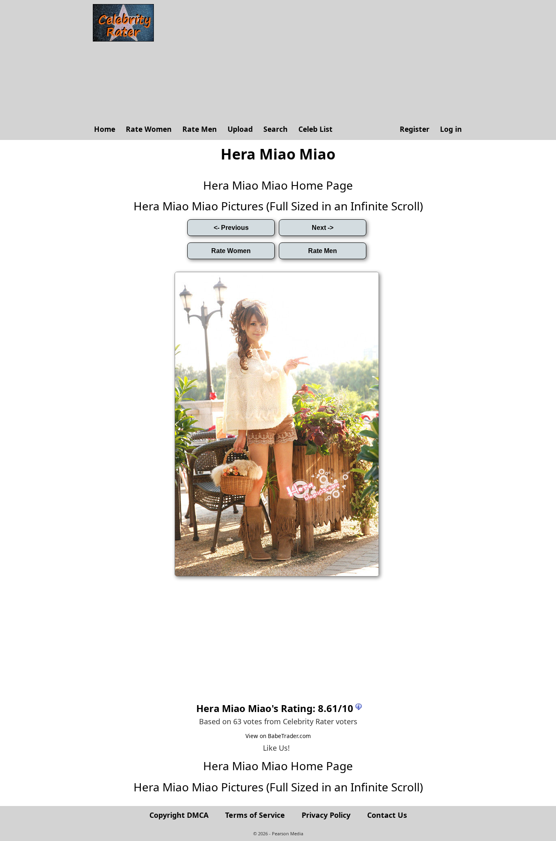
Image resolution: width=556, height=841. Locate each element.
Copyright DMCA (178, 815)
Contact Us (387, 815)
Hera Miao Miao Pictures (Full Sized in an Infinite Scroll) (278, 206)
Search (275, 129)
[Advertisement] (312, 61)
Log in (451, 129)
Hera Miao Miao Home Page (278, 185)
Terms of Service (255, 815)
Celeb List (315, 129)
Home (104, 129)
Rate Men (199, 129)
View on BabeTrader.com (278, 736)
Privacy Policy (326, 815)
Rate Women (149, 129)
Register (414, 129)
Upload (240, 129)
